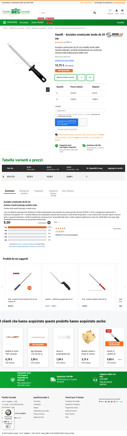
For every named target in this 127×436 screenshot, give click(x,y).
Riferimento (59, 57)
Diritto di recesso (71, 411)
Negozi (36, 408)
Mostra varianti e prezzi (65, 77)
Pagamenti (38, 191)
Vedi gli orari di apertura (106, 383)
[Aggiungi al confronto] (90, 77)
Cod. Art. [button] (10, 168)
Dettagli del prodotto (24, 192)
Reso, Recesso (68, 191)
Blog (66, 417)
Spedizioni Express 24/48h (53, 193)
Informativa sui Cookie (41, 411)
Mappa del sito (39, 417)
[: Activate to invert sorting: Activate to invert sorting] (4, 168)
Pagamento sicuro (71, 408)
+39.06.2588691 (20, 413)
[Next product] (123, 28)
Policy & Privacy (39, 414)
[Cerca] (95, 12)
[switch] (8, 426)
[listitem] (23, 287)
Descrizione (9, 191)
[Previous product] (122, 28)
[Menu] (12, 409)
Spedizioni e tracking (72, 404)
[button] (10, 22)
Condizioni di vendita (72, 401)
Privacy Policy (69, 433)
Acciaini (58, 106)
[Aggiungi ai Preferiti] (81, 77)
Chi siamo (37, 401)
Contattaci (37, 404)
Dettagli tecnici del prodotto (64, 60)
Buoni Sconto (69, 414)
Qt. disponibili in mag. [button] (95, 168)
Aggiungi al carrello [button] (115, 168)
